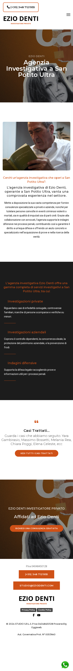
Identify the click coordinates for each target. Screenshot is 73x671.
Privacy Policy (28, 610)
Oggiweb (36, 627)
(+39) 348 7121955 (22, 7)
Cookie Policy (44, 610)
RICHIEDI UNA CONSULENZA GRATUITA (36, 528)
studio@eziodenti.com (37, 585)
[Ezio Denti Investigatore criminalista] (21, 20)
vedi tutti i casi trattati (36, 453)
